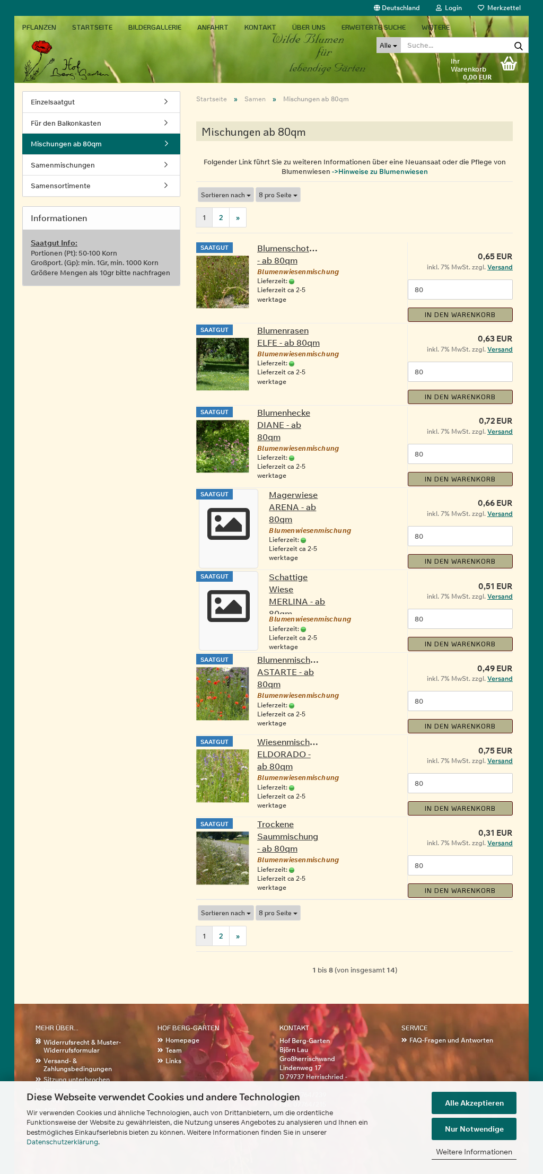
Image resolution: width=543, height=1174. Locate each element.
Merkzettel (502, 8)
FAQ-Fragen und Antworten (451, 1040)
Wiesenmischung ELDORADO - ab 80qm (291, 754)
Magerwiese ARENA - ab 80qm (293, 506)
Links (173, 1061)
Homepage (182, 1040)
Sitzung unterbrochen (76, 1079)
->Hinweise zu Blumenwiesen (380, 171)
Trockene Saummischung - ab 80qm (287, 836)
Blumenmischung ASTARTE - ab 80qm (291, 671)
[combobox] (226, 195)
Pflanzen (39, 26)
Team (173, 1050)
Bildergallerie (154, 26)
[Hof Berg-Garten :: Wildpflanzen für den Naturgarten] (100, 50)
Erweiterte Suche (373, 26)
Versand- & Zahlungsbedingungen (77, 1065)
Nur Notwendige (474, 1129)
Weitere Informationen (474, 1152)
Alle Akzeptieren (474, 1103)
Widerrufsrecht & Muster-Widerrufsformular (82, 1046)
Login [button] (452, 8)
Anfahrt (213, 26)
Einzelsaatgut (53, 102)
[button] (397, 8)
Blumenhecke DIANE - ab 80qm (283, 424)
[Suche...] (519, 46)
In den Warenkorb (460, 314)
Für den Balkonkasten (66, 123)
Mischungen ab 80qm (66, 143)
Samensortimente (61, 185)
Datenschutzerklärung (62, 1141)
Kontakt (260, 26)
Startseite (92, 26)
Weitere (436, 26)
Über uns (309, 26)
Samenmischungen (63, 165)
